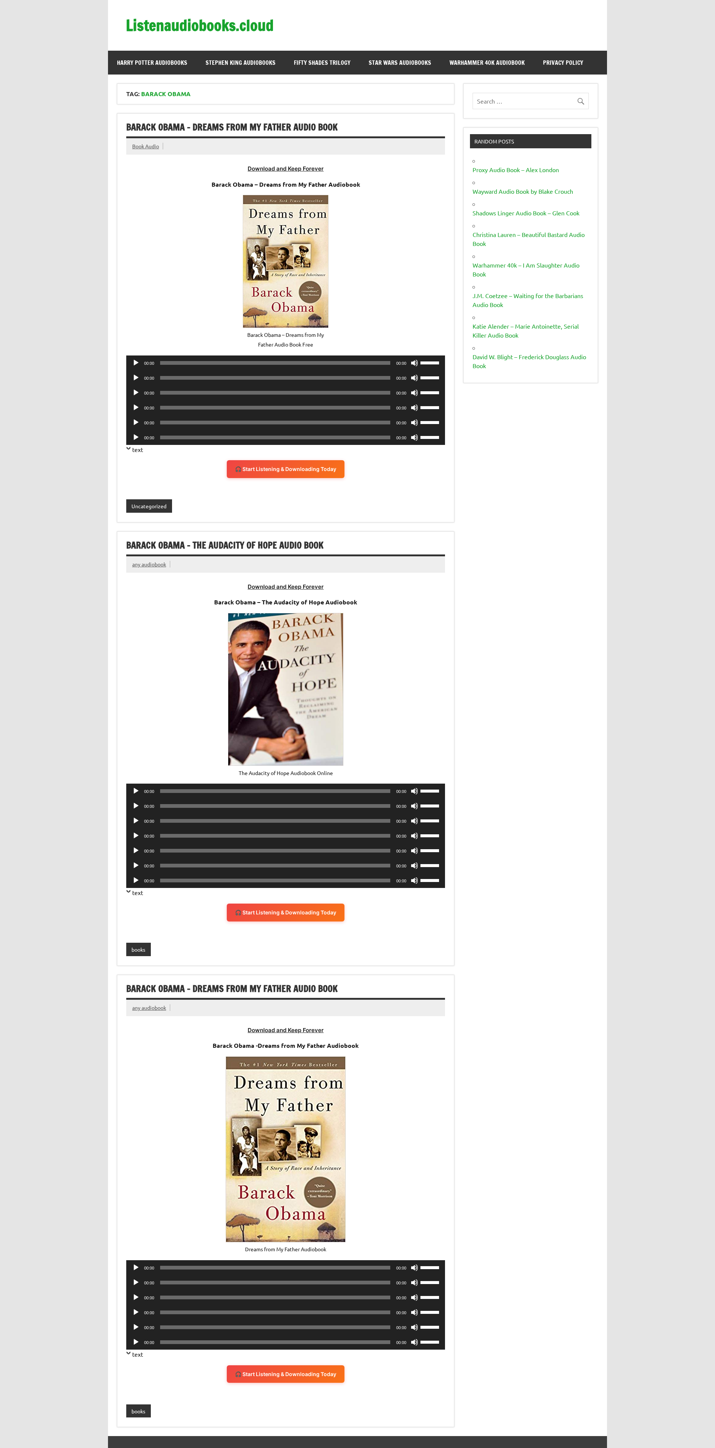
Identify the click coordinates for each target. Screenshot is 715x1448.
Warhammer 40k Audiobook (487, 63)
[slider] (430, 362)
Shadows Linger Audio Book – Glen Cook (526, 212)
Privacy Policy (563, 63)
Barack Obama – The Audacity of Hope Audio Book (225, 545)
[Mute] (414, 363)
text (137, 449)
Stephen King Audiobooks (241, 63)
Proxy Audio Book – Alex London (516, 169)
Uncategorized (148, 506)
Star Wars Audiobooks (400, 63)
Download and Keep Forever (286, 168)
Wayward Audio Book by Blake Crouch (523, 191)
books (138, 949)
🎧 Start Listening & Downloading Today (285, 469)
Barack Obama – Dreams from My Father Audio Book (232, 127)
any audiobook (149, 564)
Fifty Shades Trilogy (322, 63)
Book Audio (145, 146)
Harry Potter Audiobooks (152, 63)
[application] (285, 362)
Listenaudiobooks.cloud (200, 25)
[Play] (136, 363)
